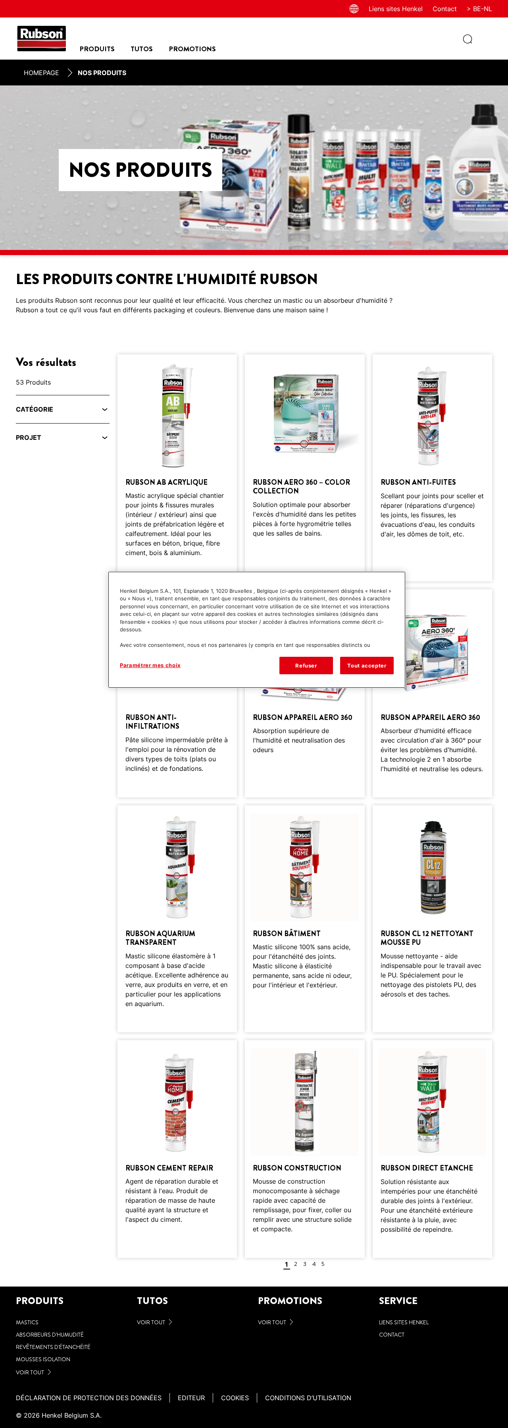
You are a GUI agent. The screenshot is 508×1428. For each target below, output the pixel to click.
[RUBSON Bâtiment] (304, 918)
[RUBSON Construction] (304, 1149)
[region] (257, 629)
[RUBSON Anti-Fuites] (432, 468)
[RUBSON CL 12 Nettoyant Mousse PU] (432, 918)
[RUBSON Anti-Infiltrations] (177, 693)
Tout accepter (366, 665)
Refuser (306, 665)
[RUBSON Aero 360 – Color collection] (304, 468)
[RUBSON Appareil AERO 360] (304, 693)
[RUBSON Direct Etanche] (432, 1149)
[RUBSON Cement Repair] (177, 1149)
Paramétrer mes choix (150, 665)
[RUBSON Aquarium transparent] (177, 918)
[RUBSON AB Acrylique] (177, 468)
